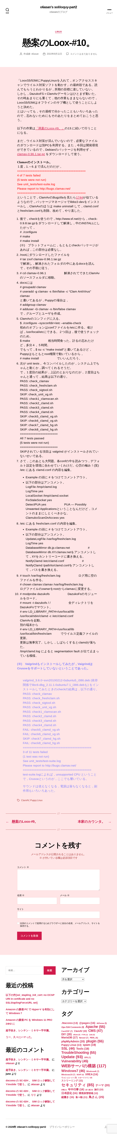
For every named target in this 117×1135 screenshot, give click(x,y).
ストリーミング (72, 1080)
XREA (91, 1074)
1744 (79, 197)
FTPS (85, 1035)
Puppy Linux (36, 800)
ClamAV (25, 800)
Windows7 (73, 1071)
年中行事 (76, 1089)
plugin (95, 1041)
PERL (94, 1038)
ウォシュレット (69, 1078)
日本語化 (69, 1093)
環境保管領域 (88, 1093)
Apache (95, 1027)
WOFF (80, 1075)
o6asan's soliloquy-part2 (58, 7)
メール (64, 895)
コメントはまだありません (83, 54)
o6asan (35, 54)
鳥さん (96, 1097)
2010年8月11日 (54, 54)
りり (33, 1094)
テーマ (102, 1085)
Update (72, 1057)
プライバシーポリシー (62, 1126)
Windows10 (68, 1074)
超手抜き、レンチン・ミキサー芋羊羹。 (28, 1030)
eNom (76, 1035)
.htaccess (69, 1023)
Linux (58, 31)
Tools (82, 1048)
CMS (95, 1031)
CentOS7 (67, 1031)
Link (92, 1035)
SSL (68, 1048)
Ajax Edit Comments (72, 1027)
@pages (87, 1022)
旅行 (98, 1089)
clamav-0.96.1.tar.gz (31, 154)
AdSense (102, 1023)
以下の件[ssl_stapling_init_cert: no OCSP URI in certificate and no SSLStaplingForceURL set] (30, 999)
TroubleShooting (78, 1052)
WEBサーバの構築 (83, 1065)
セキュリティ (77, 1085)
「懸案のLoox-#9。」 (50, 128)
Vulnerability (74, 1061)
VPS (87, 1057)
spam (89, 1044)
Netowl (83, 1038)
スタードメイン (85, 1078)
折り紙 (89, 1090)
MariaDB (69, 1037)
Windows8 (92, 1071)
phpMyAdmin (73, 1041)
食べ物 (81, 1097)
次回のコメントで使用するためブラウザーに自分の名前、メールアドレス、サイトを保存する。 (60, 924)
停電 (64, 1090)
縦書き (67, 1097)
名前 (20, 895)
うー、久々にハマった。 (20, 1037)
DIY (66, 1034)
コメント (23, 867)
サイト (20, 909)
